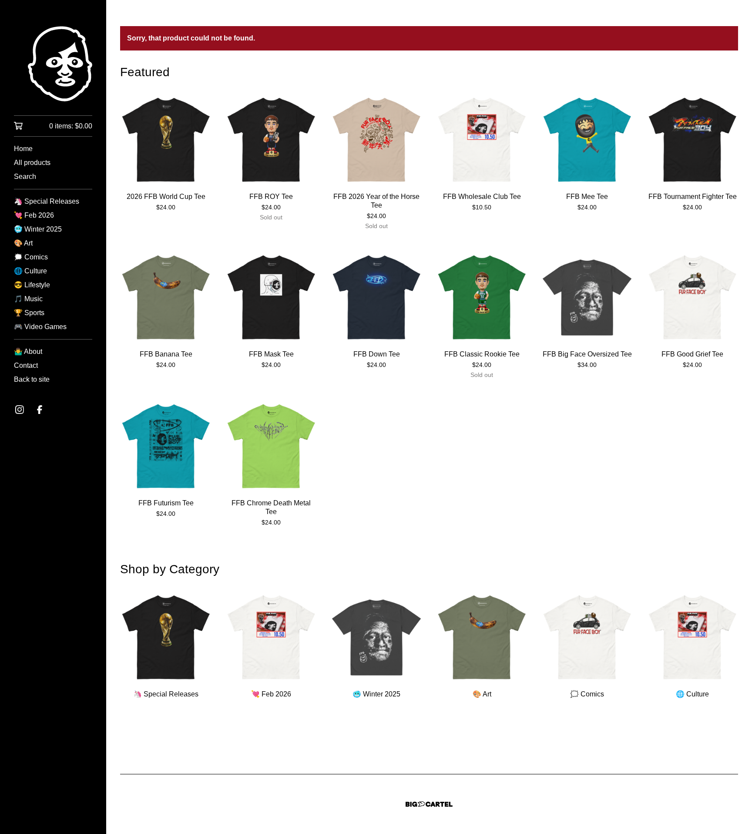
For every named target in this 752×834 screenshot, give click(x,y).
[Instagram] (19, 409)
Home (23, 148)
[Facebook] (39, 409)
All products (32, 162)
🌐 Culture (30, 271)
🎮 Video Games (40, 326)
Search (25, 176)
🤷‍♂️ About (28, 351)
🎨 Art (23, 243)
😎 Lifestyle (32, 285)
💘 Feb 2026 (34, 215)
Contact (26, 365)
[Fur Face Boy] (53, 63)
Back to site (32, 379)
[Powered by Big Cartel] (429, 804)
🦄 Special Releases (46, 201)
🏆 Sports (29, 312)
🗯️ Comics (31, 257)
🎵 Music (28, 299)
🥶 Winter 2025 (38, 229)
